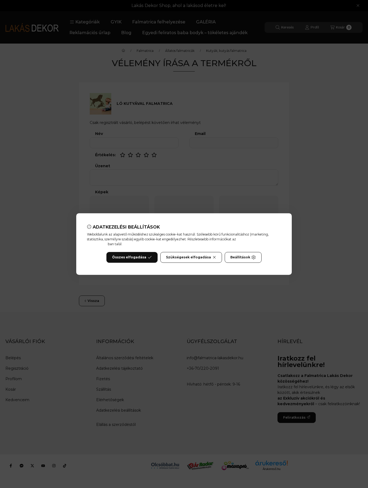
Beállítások (240, 257)
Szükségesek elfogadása (188, 257)
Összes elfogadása (129, 257)
